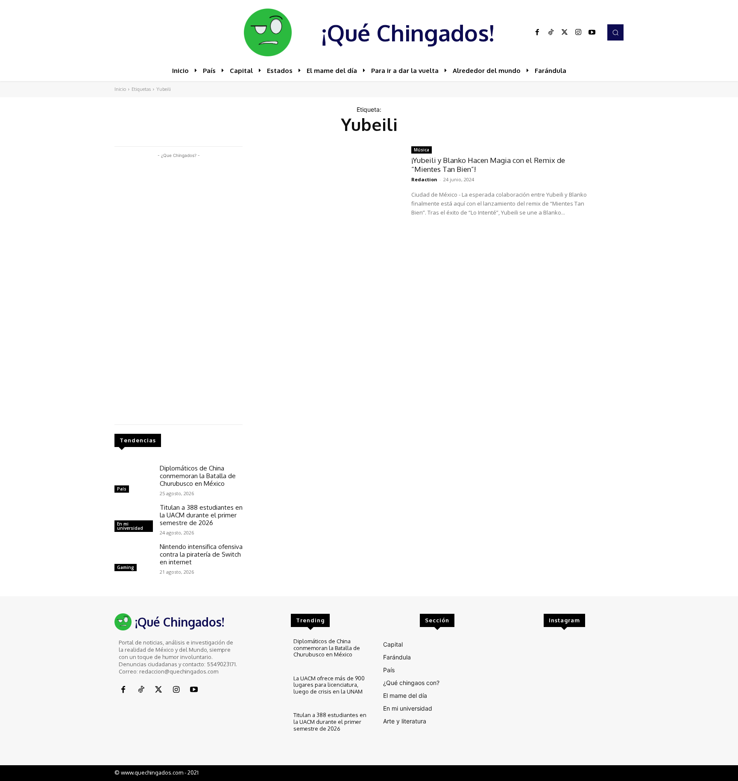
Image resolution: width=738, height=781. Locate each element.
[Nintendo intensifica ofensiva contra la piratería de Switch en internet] (133, 558)
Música (421, 150)
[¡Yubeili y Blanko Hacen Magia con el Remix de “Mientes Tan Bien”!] (327, 191)
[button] (615, 32)
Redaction (424, 179)
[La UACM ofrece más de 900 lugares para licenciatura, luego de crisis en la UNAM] (269, 689)
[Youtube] (592, 32)
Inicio (120, 89)
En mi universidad (130, 526)
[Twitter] (564, 32)
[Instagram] (578, 32)
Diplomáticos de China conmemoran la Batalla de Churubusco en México (198, 476)
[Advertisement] (178, 288)
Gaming (125, 567)
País (121, 489)
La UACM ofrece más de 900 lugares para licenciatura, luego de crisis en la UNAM (329, 685)
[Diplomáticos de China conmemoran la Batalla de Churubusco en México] (133, 480)
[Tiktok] (551, 32)
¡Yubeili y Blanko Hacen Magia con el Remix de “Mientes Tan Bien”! (488, 164)
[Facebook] (537, 32)
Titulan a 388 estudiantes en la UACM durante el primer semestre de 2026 (201, 515)
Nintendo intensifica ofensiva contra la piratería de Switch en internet (201, 554)
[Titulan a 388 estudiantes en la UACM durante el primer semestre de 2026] (133, 519)
